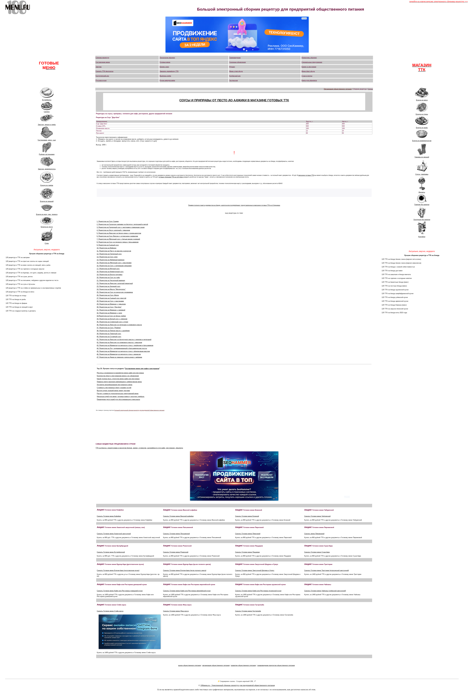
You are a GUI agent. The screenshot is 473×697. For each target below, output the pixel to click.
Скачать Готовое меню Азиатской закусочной (114, 534)
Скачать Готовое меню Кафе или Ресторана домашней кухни (120, 591)
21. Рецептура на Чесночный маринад (111, 280)
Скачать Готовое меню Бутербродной (111, 552)
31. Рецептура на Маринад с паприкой (111, 310)
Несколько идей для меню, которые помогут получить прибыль (120, 396)
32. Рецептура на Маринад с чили (109, 313)
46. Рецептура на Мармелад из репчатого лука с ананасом (119, 354)
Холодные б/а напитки (422, 219)
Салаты (47, 112)
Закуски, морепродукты (47, 169)
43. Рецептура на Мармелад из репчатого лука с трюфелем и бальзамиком (125, 345)
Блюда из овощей (46, 201)
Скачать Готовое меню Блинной (247, 516)
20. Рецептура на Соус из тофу (108, 277)
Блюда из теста (47, 227)
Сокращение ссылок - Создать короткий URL (236, 681)
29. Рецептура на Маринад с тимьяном (111, 304)
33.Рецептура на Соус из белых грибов (111, 316)
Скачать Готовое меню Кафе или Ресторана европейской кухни (187, 591)
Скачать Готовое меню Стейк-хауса (110, 611)
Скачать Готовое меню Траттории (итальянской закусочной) (326, 570)
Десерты (422, 192)
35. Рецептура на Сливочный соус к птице (112, 322)
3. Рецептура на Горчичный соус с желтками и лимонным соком (120, 227)
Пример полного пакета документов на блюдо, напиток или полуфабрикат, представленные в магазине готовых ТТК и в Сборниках (234, 205)
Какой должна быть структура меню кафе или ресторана (118, 379)
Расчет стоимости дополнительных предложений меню (117, 393)
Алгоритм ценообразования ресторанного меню (114, 385)
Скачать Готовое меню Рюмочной (175, 552)
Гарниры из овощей (422, 157)
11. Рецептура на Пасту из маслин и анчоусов (114, 251)
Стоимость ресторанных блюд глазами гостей (114, 388)
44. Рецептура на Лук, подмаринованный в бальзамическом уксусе (122, 348)
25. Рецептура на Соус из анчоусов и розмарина (115, 292)
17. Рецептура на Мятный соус (108, 269)
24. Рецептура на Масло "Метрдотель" (111, 289)
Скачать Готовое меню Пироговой (247, 534)
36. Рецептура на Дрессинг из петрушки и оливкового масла (119, 325)
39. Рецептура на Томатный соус (109, 334)
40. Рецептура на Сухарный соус (109, 336)
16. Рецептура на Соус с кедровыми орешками (114, 266)
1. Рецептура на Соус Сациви (108, 221)
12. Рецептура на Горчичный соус (109, 254)
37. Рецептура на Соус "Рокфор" (109, 328)
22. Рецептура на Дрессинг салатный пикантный (115, 283)
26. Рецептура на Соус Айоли (108, 295)
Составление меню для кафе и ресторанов (142, 368)
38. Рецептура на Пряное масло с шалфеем (113, 331)
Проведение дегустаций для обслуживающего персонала (118, 399)
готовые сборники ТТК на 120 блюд (171, 177)
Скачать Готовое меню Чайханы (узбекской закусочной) (325, 591)
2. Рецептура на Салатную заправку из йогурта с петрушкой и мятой (122, 224)
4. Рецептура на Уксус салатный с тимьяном (113, 230)
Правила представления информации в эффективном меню (119, 382)
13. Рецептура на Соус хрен (107, 257)
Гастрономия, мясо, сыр (47, 140)
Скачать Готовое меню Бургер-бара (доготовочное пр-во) (118, 570)
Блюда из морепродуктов (421, 141)
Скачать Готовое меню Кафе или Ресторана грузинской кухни (258, 591)
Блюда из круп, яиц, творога (46, 214)
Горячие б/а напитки (421, 204)
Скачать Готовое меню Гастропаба (248, 611)
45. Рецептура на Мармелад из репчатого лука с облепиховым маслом (123, 351)
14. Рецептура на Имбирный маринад (110, 260)
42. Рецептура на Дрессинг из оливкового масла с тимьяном (119, 342)
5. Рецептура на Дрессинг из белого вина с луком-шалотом (119, 233)
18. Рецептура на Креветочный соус (110, 272)
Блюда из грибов (46, 185)
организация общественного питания (216, 665)
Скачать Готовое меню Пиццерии (247, 552)
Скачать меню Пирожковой (314, 534)
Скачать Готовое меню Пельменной (176, 534)
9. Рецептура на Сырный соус (108, 245)
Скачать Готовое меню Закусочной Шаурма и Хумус (254, 570)
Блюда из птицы (422, 114)
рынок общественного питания (189, 665)
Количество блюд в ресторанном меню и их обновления (118, 376)
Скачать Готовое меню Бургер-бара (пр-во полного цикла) (184, 570)
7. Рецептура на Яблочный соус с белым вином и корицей (118, 239)
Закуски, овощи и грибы (47, 124)
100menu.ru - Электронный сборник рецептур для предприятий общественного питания (237, 685)
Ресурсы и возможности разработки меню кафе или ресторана (120, 373)
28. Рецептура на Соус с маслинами (110, 301)
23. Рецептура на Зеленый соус (108, 286)
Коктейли (421, 237)
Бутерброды (46, 100)
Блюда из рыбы (422, 128)
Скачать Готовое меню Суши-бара (317, 552)
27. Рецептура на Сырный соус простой (111, 298)
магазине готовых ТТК (306, 175)
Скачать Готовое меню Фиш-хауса (176, 611)
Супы (47, 243)
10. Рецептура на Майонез (106, 248)
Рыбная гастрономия (46, 154)
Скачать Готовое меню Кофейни (109, 516)
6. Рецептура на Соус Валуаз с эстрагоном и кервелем (117, 236)
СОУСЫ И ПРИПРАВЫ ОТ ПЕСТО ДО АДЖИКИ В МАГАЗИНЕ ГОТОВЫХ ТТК (234, 100)
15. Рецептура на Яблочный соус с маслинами (114, 263)
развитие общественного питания (243, 665)
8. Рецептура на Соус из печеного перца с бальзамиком (117, 242)
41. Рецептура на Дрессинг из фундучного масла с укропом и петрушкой (124, 339)
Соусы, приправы (421, 174)
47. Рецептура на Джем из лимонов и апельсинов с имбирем (119, 357)
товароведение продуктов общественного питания (276, 665)
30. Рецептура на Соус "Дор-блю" (109, 307)
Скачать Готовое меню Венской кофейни (178, 516)
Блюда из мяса (422, 100)
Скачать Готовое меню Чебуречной (317, 516)
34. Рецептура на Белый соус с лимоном (112, 319)
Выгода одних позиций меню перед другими (113, 391)
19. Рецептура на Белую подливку (109, 274)
